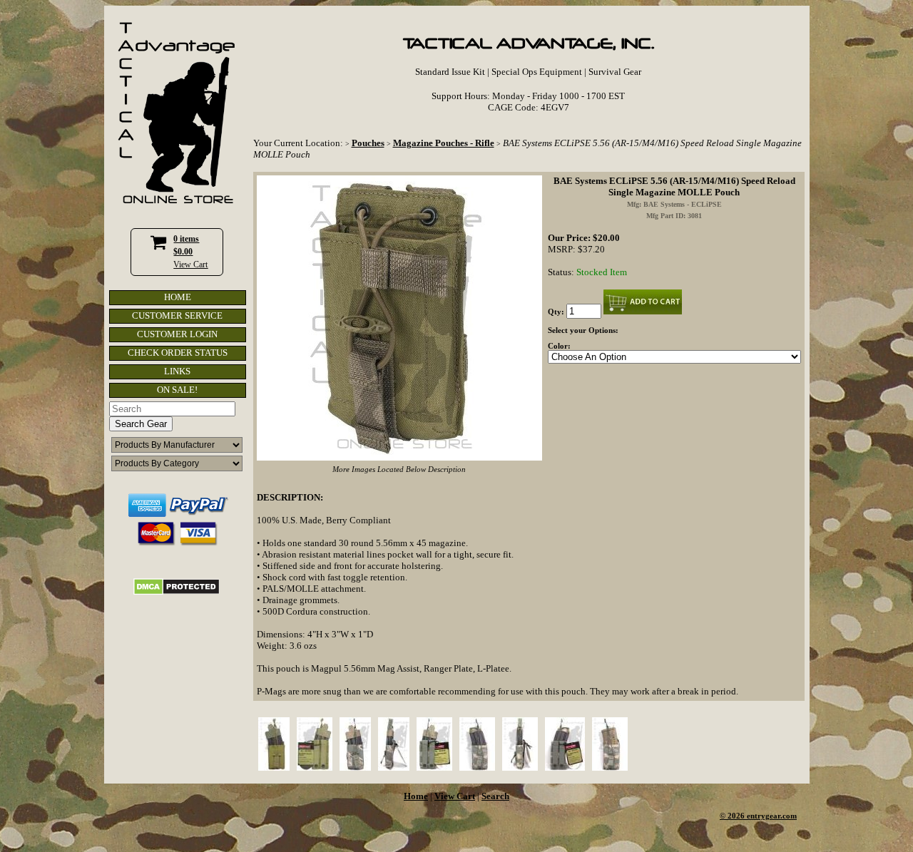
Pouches (368, 143)
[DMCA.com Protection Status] (176, 592)
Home (416, 796)
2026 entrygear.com (762, 816)
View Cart (190, 265)
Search (495, 796)
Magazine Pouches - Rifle (443, 143)
